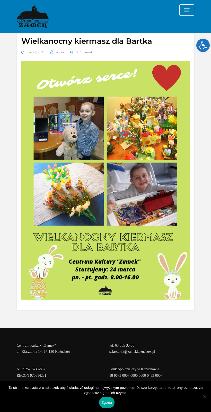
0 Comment (84, 52)
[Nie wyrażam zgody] (204, 396)
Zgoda (107, 402)
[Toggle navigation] (186, 10)
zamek (60, 52)
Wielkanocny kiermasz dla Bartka (86, 41)
